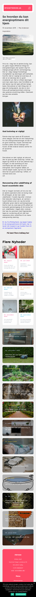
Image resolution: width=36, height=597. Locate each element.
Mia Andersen (24, 28)
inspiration (6, 31)
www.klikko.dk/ (20, 570)
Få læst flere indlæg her (18, 233)
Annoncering (18, 580)
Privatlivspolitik (20, 594)
